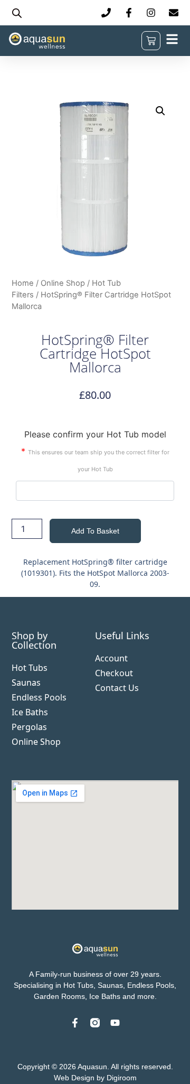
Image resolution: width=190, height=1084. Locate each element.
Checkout (114, 673)
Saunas (26, 682)
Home (23, 283)
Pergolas (29, 727)
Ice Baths (30, 712)
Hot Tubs (30, 667)
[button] (160, 110)
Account (111, 658)
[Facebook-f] (75, 1022)
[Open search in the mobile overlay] (17, 12)
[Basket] (150, 40)
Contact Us (117, 688)
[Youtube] (115, 1022)
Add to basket (95, 531)
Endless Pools (39, 697)
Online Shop (63, 283)
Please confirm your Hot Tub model (95, 451)
